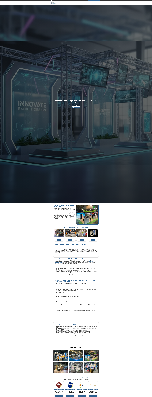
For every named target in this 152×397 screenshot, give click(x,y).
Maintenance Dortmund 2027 (93, 392)
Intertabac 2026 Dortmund (59, 392)
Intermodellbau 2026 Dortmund (81, 392)
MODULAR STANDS (70, 238)
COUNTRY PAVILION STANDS (81, 238)
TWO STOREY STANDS (93, 238)
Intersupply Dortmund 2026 (70, 392)
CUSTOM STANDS (59, 238)
